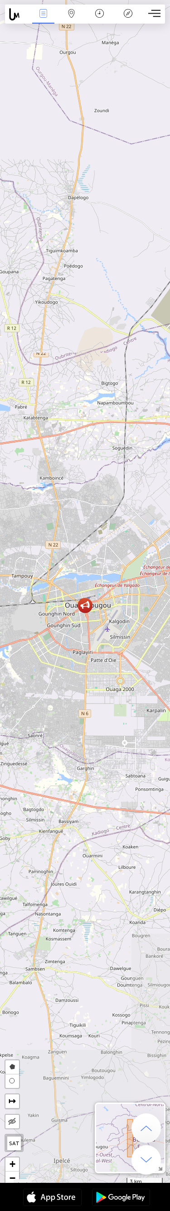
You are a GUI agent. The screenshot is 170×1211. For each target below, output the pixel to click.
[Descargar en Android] (121, 1198)
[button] (85, 605)
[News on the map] (17, 14)
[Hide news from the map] (12, 1121)
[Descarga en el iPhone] (52, 1198)
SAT (14, 1143)
